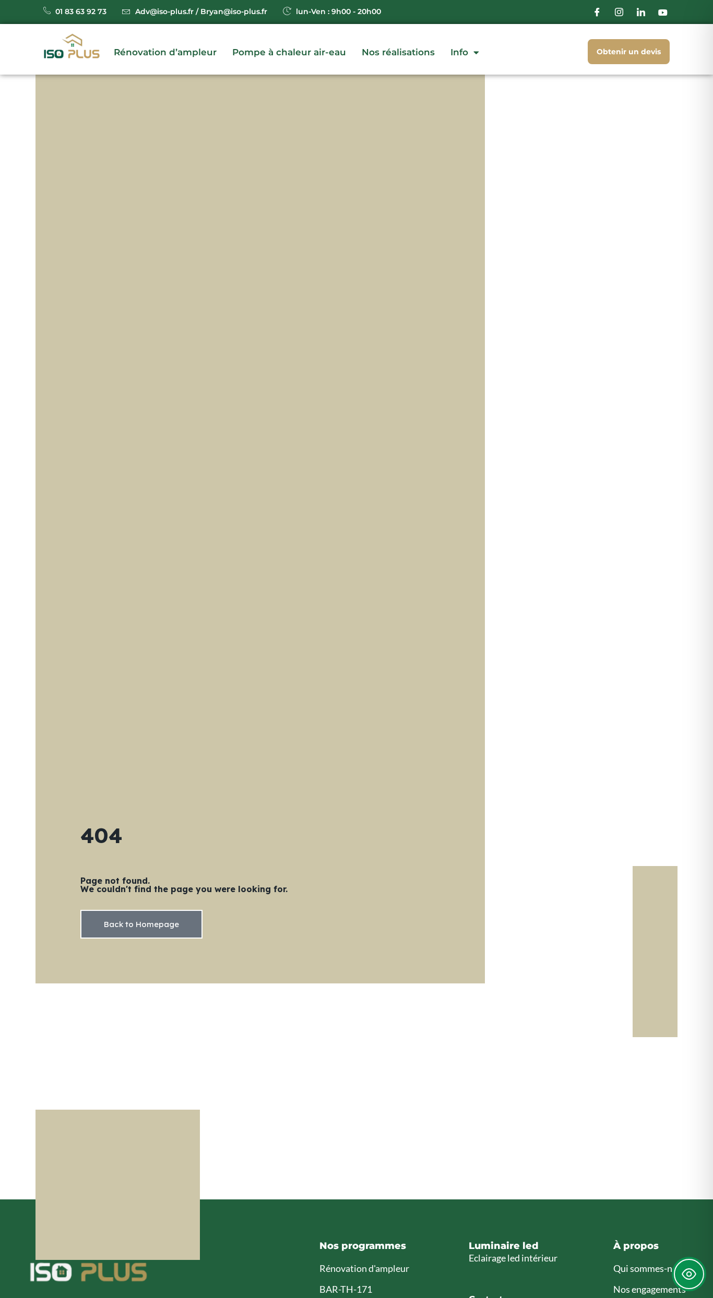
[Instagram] (619, 12)
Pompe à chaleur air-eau (289, 52)
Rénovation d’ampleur (165, 52)
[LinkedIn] (641, 12)
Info (459, 52)
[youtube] (663, 12)
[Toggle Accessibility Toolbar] (689, 1274)
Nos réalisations (398, 52)
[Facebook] (597, 12)
